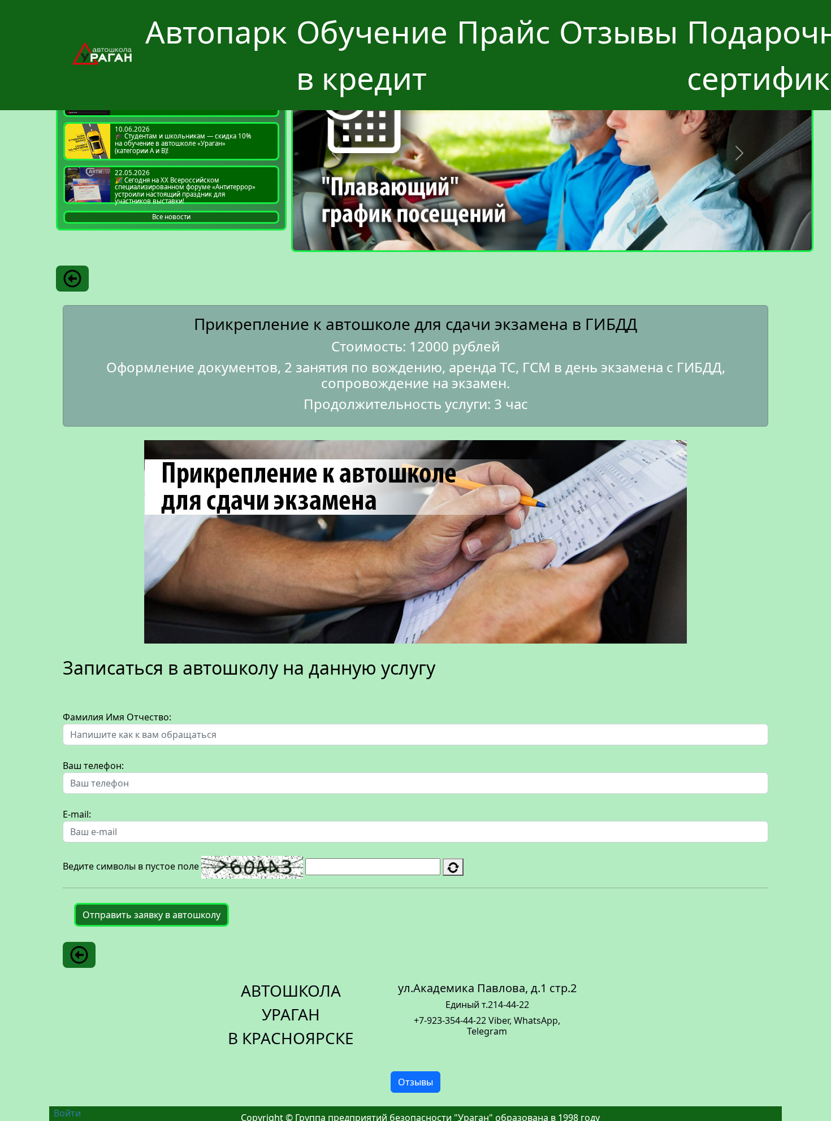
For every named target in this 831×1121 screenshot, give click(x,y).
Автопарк (216, 32)
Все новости (171, 216)
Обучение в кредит (372, 55)
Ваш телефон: (93, 765)
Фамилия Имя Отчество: (117, 717)
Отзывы (618, 32)
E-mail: (77, 814)
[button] (335, 153)
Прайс (503, 32)
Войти (67, 1113)
